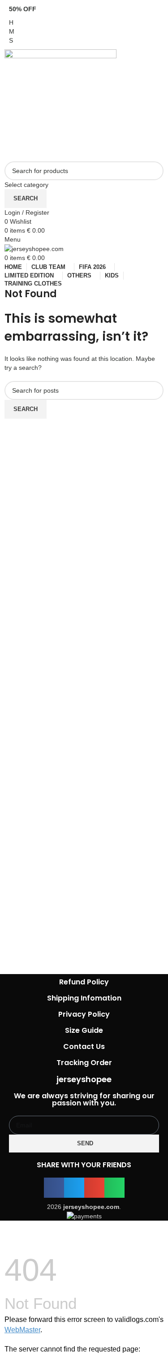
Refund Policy (84, 982)
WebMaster (22, 1330)
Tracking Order (84, 1062)
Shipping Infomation (84, 998)
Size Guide (84, 1030)
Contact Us (84, 1046)
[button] (54, 1188)
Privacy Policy (84, 1014)
